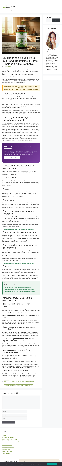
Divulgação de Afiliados (8, 437)
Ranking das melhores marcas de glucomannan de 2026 (18, 287)
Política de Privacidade (8, 447)
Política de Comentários (8, 443)
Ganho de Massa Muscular (26, 3)
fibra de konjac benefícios (21, 381)
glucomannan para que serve (8, 382)
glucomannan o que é (30, 381)
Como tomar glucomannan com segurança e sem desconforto (19, 289)
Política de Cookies (7, 445)
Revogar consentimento (51, 464)
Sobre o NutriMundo (49, 3)
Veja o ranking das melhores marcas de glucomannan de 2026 (19, 263)
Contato (13, 6)
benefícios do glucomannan (9, 381)
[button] (11, 10)
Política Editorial (6, 449)
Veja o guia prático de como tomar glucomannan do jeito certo (19, 229)
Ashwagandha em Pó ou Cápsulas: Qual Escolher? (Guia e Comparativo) (18, 384)
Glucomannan (6, 380)
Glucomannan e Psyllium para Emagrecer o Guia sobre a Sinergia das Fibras (19, 385)
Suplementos (14, 3)
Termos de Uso (6, 453)
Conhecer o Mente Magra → (12, 157)
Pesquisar (48, 17)
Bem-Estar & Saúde (39, 3)
